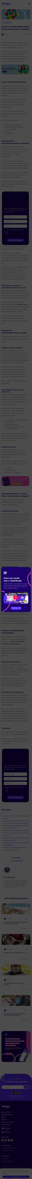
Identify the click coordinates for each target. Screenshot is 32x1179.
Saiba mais (15, 608)
